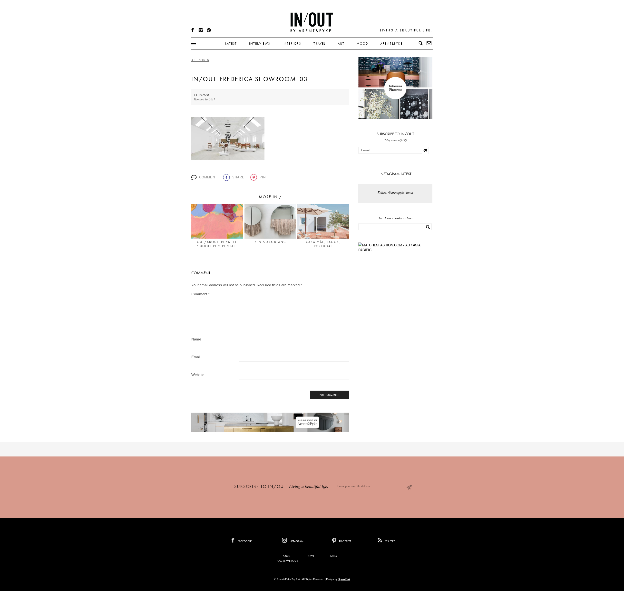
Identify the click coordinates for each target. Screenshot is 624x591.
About (287, 556)
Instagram (295, 541)
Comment (208, 177)
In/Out (205, 95)
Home (310, 556)
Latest (231, 43)
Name (196, 339)
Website (197, 375)
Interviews (259, 43)
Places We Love (287, 561)
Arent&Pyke (391, 43)
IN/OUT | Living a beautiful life (312, 22)
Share (238, 177)
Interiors (292, 43)
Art (341, 43)
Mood (362, 43)
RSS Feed (390, 541)
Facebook (244, 541)
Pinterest (344, 541)
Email (195, 357)
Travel (319, 43)
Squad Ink (344, 579)
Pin (263, 177)
